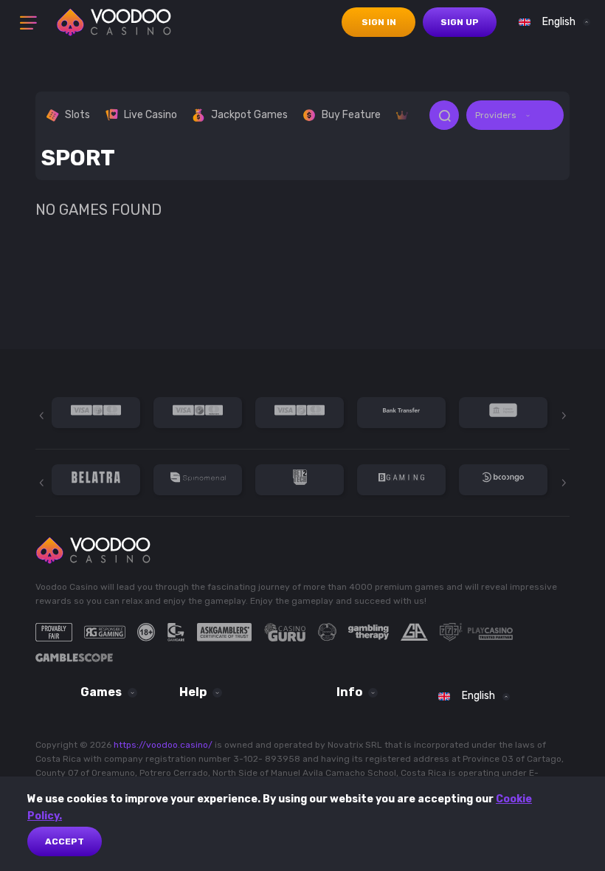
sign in (379, 22)
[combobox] (551, 22)
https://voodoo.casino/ (163, 745)
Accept (64, 841)
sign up (459, 22)
